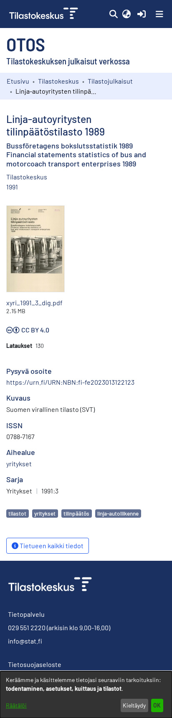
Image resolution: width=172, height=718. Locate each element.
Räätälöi (16, 705)
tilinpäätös (76, 513)
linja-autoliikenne (118, 513)
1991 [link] (12, 187)
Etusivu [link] (18, 81)
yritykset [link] (19, 464)
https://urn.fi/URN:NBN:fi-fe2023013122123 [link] (70, 382)
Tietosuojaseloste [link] (34, 664)
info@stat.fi (25, 641)
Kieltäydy (134, 705)
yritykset (45, 513)
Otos (25, 44)
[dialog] (86, 694)
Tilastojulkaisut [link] (110, 81)
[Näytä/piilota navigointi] (159, 14)
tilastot (17, 513)
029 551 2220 (27, 627)
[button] (113, 14)
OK (157, 705)
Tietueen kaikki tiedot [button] (50, 545)
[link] (44, 14)
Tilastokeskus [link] (58, 81)
